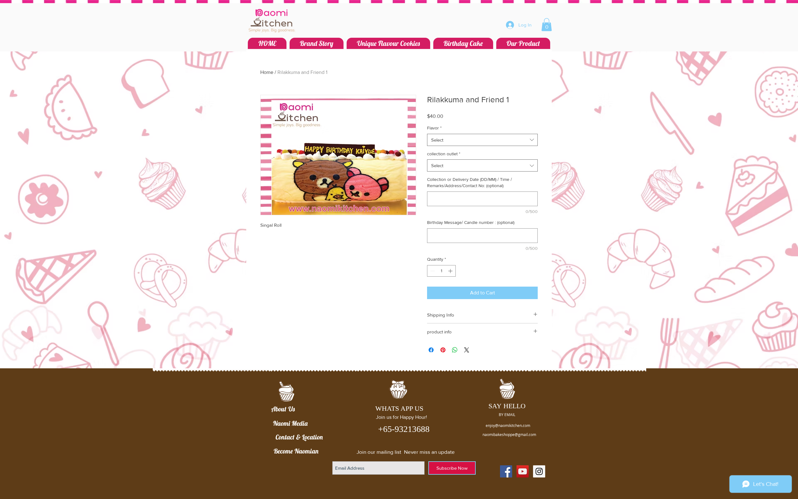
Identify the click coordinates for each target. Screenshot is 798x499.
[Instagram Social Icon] (539, 471)
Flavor (434, 127)
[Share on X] (466, 350)
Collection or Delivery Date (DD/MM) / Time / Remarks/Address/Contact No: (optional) (469, 182)
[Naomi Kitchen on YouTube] (523, 471)
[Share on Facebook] (431, 350)
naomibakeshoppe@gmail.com (509, 434)
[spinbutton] (441, 270)
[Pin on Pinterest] (443, 350)
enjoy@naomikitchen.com (508, 425)
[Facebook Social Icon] (506, 471)
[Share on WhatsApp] (455, 350)
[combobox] (482, 140)
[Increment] (451, 270)
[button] (546, 24)
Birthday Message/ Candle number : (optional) (470, 222)
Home (266, 72)
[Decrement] (432, 270)
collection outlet (443, 153)
